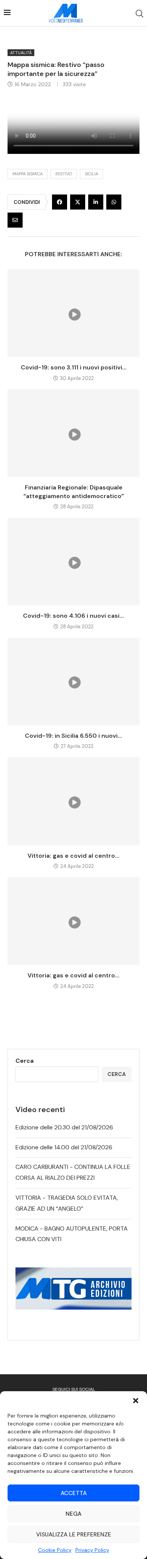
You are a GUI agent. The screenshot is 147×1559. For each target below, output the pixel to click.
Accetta (74, 1493)
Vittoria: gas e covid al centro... (73, 856)
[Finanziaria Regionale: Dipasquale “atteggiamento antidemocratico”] (73, 433)
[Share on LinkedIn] (95, 202)
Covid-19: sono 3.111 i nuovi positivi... (74, 367)
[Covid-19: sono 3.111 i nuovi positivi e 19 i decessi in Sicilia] (73, 313)
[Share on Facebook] (59, 202)
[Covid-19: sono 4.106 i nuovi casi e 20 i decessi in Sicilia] (73, 561)
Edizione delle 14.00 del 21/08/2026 (63, 1147)
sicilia (91, 173)
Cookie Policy (55, 1550)
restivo (63, 173)
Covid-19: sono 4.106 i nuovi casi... (73, 616)
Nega (73, 1514)
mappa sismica (27, 173)
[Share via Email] (15, 220)
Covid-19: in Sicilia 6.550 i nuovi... (73, 736)
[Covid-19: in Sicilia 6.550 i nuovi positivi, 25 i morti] (73, 681)
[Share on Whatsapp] (113, 202)
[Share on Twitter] (77, 202)
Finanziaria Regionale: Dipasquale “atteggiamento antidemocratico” (73, 491)
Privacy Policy (92, 1550)
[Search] (139, 13)
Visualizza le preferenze (73, 1534)
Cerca (24, 1061)
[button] (135, 1400)
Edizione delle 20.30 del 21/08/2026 (64, 1127)
